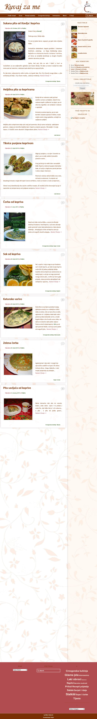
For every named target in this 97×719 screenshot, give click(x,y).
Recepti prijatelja (30, 15)
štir (55, 324)
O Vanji (72, 15)
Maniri (65, 15)
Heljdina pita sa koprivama (18, 89)
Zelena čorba (10, 343)
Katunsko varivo (12, 299)
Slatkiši (70, 694)
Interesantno (56, 15)
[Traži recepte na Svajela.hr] (78, 118)
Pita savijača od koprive (17, 388)
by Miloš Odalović (48, 715)
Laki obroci (57, 135)
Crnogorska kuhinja (44, 15)
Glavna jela (57, 335)
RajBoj (24, 28)
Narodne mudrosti (80, 683)
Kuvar (20, 15)
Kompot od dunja (81, 69)
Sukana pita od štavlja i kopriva (21, 23)
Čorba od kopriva (13, 202)
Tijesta (58, 81)
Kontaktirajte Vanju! (48, 717)
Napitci (58, 291)
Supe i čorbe (57, 246)
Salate (70, 690)
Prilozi (68, 686)
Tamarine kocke (79, 65)
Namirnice (84, 679)
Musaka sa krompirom (83, 67)
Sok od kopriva (11, 254)
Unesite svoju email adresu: (82, 83)
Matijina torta (84, 71)
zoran (72, 69)
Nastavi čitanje (45, 76)
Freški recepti (12, 15)
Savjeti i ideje (80, 690)
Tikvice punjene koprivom (18, 143)
